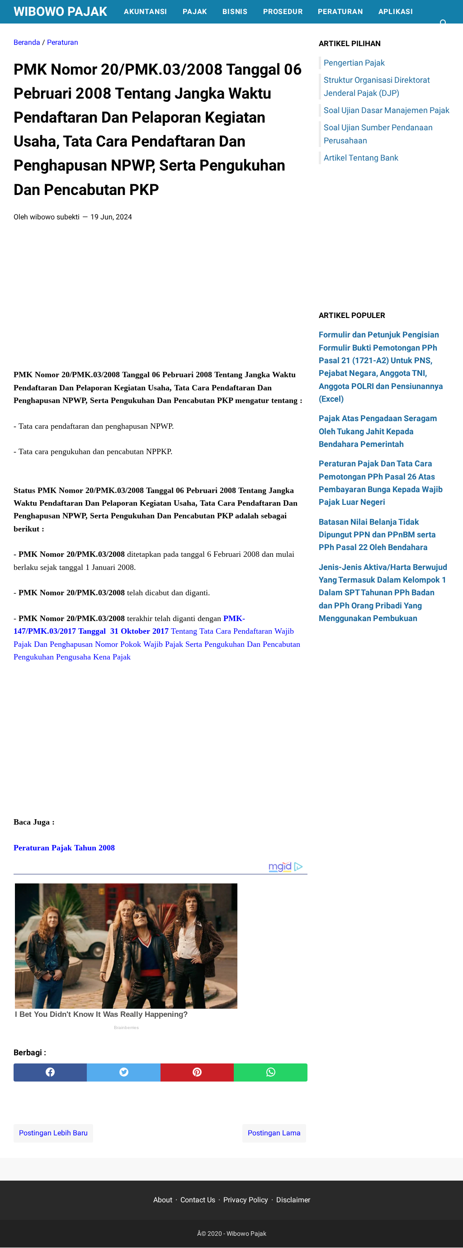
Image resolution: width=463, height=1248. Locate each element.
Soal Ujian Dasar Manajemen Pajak (386, 110)
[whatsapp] (270, 1072)
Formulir (40, 35)
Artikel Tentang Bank (361, 157)
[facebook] (50, 1072)
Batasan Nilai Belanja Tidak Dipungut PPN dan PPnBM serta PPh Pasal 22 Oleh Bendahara (377, 534)
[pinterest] (197, 1072)
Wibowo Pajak (60, 11)
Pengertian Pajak (354, 62)
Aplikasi (395, 11)
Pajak (195, 11)
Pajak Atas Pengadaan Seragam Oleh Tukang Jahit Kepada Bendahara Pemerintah (378, 431)
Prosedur (282, 11)
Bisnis (235, 11)
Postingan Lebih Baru (53, 1133)
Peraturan (340, 11)
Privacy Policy (245, 1200)
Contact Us (197, 1200)
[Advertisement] (160, 298)
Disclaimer (293, 1200)
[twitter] (123, 1072)
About (162, 1200)
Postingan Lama (274, 1133)
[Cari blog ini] (444, 23)
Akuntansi (145, 11)
